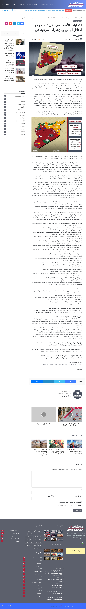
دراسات (22, 118)
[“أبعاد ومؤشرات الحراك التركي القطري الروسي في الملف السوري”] (54, 531)
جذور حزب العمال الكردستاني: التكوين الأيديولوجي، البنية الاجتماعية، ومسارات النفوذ (44, 10)
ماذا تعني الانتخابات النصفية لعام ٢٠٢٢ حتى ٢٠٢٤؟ (9, 70)
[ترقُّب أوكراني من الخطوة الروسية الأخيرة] (54, 535)
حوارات (22, 126)
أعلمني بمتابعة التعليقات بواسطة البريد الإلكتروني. (69, 502)
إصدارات (22, 4)
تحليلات (22, 101)
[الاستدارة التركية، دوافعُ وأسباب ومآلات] (47, 535)
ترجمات (14, 4)
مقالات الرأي (35, 4)
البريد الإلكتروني (78, 496)
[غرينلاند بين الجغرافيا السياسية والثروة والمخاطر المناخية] (74, 444)
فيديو (22, 123)
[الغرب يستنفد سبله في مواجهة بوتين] (20, 55)
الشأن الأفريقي (37, 536)
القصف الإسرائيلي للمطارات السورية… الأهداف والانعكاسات (9, 78)
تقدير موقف (21, 104)
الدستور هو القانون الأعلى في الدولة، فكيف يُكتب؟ (9, 62)
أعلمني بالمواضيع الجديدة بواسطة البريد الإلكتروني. (69, 505)
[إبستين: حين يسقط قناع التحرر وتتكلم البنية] (54, 550)
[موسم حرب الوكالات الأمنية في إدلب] (47, 539)
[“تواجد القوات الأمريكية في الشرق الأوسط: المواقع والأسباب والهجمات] (60, 535)
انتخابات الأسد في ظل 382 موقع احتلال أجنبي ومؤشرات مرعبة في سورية (62, 364)
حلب (27, 539)
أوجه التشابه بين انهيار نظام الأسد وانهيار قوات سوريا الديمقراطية (40, 451)
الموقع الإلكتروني (52, 496)
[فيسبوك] (70, 381)
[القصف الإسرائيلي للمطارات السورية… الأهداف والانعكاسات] (20, 79)
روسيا (27, 542)
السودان (30, 533)
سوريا (39, 545)
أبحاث (22, 107)
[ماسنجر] (37, 381)
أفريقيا (39, 531)
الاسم (80, 489)
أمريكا (34, 531)
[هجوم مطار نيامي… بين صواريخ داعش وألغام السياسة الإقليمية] (47, 550)
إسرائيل (29, 531)
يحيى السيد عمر (37, 548)
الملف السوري (38, 539)
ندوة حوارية (28, 545)
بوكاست (22, 129)
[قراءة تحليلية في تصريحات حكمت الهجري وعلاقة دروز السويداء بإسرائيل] (54, 558)
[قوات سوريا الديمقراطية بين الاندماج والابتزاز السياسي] (47, 558)
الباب (35, 533)
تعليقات (6, 33)
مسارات (34, 545)
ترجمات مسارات (20, 112)
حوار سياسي (38, 542)
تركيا (31, 539)
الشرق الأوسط (29, 536)
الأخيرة (14, 33)
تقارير (22, 99)
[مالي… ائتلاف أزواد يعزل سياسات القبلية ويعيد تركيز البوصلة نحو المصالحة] (60, 558)
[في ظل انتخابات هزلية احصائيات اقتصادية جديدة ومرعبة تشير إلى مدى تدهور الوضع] (60, 531)
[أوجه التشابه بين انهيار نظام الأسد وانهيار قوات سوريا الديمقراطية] (39, 444)
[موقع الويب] (70, 396)
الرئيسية (51, 4)
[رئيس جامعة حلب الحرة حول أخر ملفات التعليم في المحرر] (47, 531)
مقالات (22, 115)
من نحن (7, 4)
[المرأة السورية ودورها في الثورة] (60, 539)
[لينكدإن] (48, 381)
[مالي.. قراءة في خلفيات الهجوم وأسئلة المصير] (60, 550)
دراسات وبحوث (44, 4)
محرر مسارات (76, 39)
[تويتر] (59, 381)
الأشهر (23, 33)
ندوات (22, 134)
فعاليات (28, 4)
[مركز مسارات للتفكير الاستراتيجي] (76, 4)
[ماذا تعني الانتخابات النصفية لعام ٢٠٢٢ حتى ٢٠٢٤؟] (20, 71)
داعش (32, 542)
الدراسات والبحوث (72, 17)
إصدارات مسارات (19, 120)
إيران (40, 533)
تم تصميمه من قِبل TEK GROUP (52, 606)
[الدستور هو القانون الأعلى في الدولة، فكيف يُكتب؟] (20, 63)
